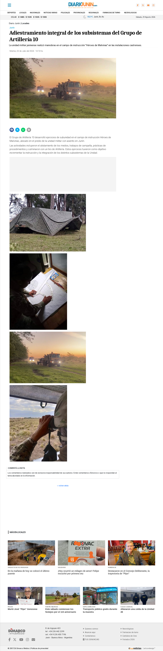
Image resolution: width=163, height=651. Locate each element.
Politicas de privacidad (39, 648)
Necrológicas (127, 629)
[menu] (9, 5)
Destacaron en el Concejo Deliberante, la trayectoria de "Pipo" (129, 572)
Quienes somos (91, 629)
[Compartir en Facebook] (12, 130)
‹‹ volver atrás (62, 486)
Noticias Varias (50, 13)
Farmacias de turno (129, 632)
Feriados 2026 (128, 639)
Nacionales (35, 13)
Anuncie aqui (89, 632)
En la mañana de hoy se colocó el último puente (28, 572)
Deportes (11, 13)
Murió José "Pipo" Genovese (22, 609)
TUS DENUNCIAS (91, 639)
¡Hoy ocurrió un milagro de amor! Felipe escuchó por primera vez (78, 572)
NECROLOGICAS (130, 13)
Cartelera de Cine (129, 636)
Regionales (94, 13)
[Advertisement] (63, 174)
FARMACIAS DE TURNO (111, 13)
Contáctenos (89, 636)
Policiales (65, 13)
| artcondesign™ (148, 648)
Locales (22, 13)
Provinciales (79, 13)
